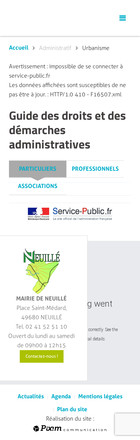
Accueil (18, 47)
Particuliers (37, 168)
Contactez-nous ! (41, 356)
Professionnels (95, 168)
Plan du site (72, 409)
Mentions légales (100, 396)
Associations (37, 186)
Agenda (61, 396)
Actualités (31, 396)
